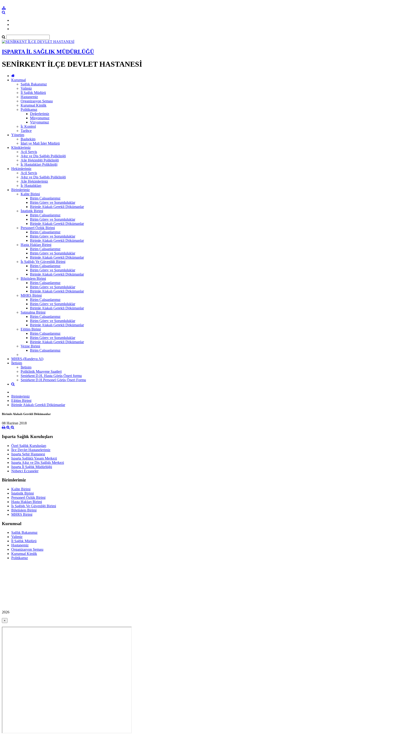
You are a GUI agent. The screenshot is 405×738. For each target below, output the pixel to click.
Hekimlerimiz (21, 169)
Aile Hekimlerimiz (34, 181)
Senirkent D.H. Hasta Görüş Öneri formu (51, 376)
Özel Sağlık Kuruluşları (28, 446)
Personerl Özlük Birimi (38, 228)
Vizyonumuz (39, 122)
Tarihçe (26, 131)
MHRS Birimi (31, 295)
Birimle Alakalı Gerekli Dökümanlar (57, 207)
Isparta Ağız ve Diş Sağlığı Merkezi (37, 463)
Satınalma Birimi (33, 312)
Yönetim (17, 135)
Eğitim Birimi (31, 329)
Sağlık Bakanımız (34, 84)
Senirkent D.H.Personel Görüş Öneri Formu (53, 380)
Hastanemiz (29, 97)
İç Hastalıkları (31, 186)
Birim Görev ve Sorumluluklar (52, 202)
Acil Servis (29, 152)
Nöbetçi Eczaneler (24, 471)
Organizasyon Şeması (37, 101)
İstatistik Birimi (32, 211)
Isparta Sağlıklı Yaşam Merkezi (34, 458)
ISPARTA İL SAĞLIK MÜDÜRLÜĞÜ (48, 52)
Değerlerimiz (39, 114)
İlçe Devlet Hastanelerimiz (30, 450)
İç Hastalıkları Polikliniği (39, 164)
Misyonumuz (39, 118)
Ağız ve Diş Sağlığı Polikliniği (43, 156)
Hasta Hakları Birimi (36, 245)
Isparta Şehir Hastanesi (28, 454)
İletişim (16, 363)
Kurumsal (18, 80)
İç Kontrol (28, 126)
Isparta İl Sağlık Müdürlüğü (31, 467)
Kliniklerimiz (21, 148)
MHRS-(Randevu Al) (27, 359)
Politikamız (29, 109)
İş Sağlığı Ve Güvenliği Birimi (43, 262)
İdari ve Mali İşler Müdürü (40, 143)
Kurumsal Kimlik (33, 105)
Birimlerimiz (20, 190)
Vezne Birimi (30, 346)
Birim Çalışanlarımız (45, 198)
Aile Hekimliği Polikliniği (40, 160)
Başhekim (28, 139)
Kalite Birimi (30, 194)
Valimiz (26, 88)
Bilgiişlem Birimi (33, 279)
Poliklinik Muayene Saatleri (41, 371)
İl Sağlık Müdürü (33, 93)
